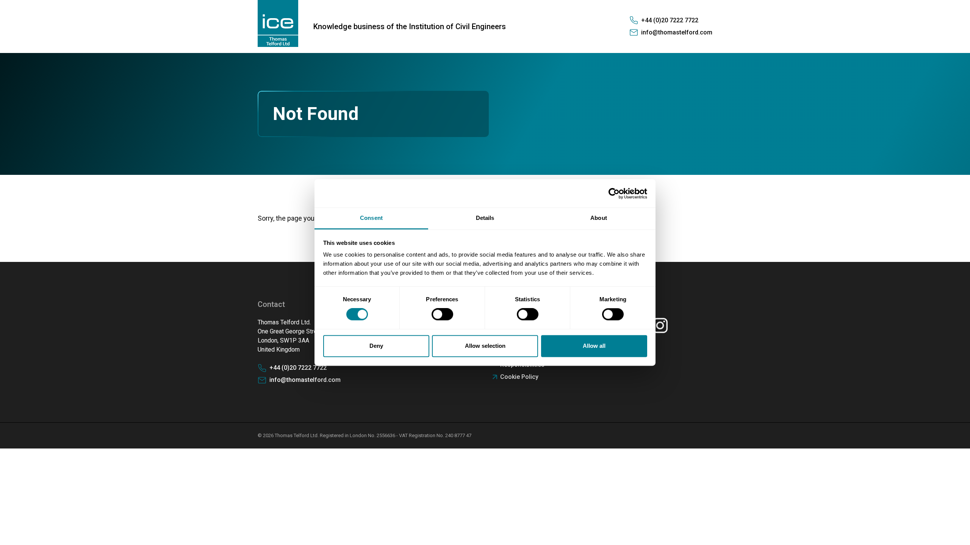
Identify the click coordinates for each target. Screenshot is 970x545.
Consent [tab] (371, 218)
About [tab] (598, 218)
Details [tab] (485, 218)
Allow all (594, 346)
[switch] (442, 314)
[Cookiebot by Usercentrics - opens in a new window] (614, 193)
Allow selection (485, 346)
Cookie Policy (519, 376)
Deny (376, 346)
